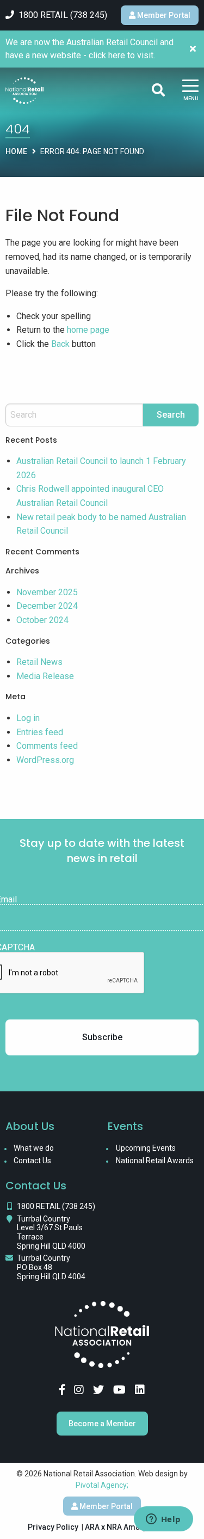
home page (88, 330)
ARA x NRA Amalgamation (130, 1527)
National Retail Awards (155, 1160)
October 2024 (42, 620)
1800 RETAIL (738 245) (56, 1206)
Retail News (39, 662)
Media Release (45, 676)
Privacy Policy (53, 1527)
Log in (28, 718)
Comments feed (47, 746)
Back (60, 344)
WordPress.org (45, 760)
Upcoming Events (146, 1148)
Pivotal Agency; (102, 1485)
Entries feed (39, 732)
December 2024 (47, 606)
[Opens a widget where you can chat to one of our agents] (163, 1520)
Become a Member (102, 1423)
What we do (34, 1148)
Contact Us (32, 1160)
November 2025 (47, 592)
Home (16, 151)
